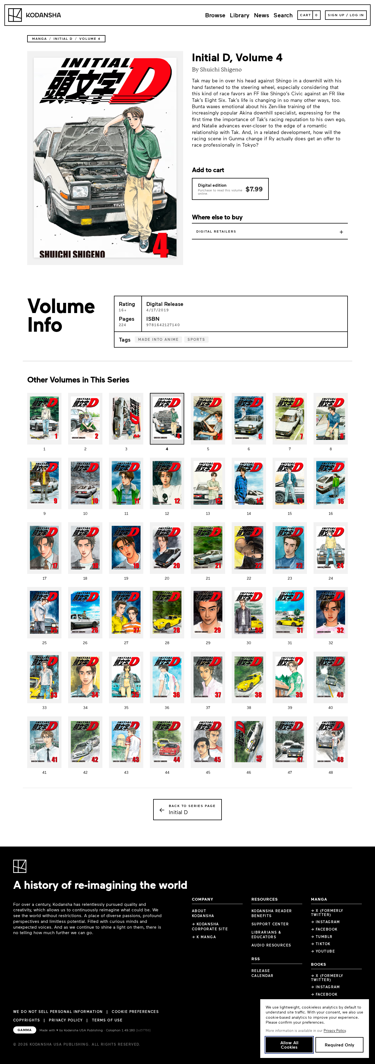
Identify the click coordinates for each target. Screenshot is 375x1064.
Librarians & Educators (266, 934)
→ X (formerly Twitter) (327, 912)
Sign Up (336, 15)
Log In (357, 15)
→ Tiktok (321, 944)
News (261, 15)
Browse (215, 15)
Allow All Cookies (289, 1044)
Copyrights (26, 1020)
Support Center (270, 924)
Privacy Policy (66, 1020)
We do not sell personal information (58, 1012)
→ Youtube (323, 951)
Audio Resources (271, 945)
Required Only (339, 1044)
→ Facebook (324, 929)
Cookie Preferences (135, 1012)
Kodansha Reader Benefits (271, 913)
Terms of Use (107, 1020)
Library (240, 15)
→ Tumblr (322, 936)
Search (283, 15)
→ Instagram (325, 922)
